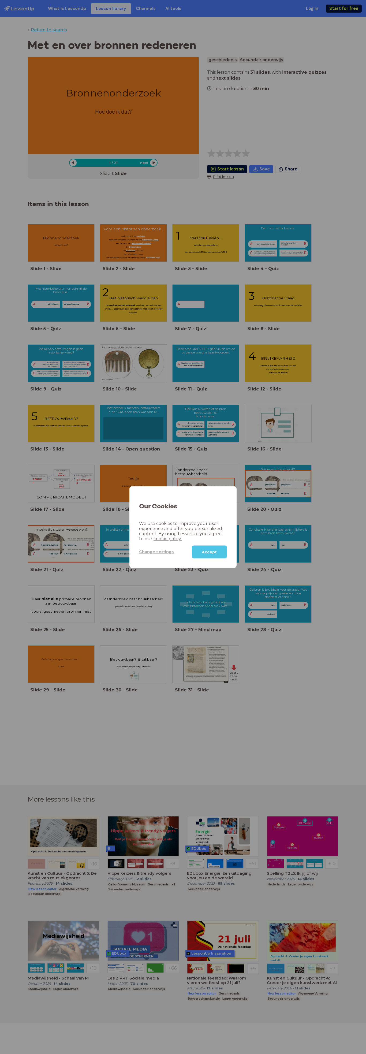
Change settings (156, 551)
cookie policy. (168, 538)
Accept (209, 551)
